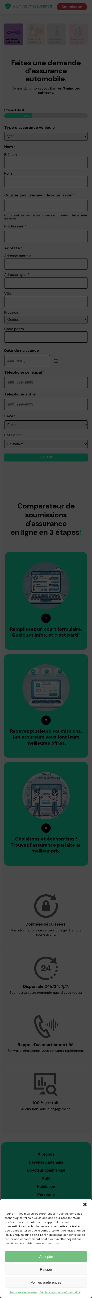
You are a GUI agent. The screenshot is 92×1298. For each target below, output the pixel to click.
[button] (85, 1204)
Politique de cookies (23, 1292)
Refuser (46, 1269)
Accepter (46, 1257)
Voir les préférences (46, 1282)
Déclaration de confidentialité (60, 1292)
